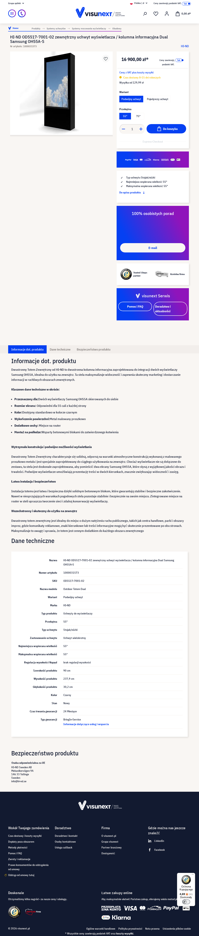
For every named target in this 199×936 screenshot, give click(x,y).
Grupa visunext (109, 841)
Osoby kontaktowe (65, 841)
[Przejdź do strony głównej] (99, 13)
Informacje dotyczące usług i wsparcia (86, 724)
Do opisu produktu (130, 192)
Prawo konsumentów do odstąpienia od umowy (28, 867)
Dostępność (108, 853)
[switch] (186, 901)
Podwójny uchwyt (131, 99)
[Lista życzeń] (156, 13)
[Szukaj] (145, 13)
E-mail (152, 248)
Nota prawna (152, 928)
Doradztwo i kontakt (66, 836)
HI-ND (185, 46)
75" (138, 116)
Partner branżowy (111, 847)
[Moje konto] (166, 13)
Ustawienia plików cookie (177, 928)
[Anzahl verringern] (123, 129)
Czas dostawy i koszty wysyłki (25, 836)
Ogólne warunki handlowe (100, 928)
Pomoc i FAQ (15, 853)
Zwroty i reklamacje (19, 859)
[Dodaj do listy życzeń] (106, 58)
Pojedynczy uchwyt (157, 99)
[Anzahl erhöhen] (141, 129)
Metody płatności (17, 847)
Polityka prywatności (130, 928)
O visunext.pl (108, 836)
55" (125, 116)
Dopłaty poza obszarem (21, 841)
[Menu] (12, 13)
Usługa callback (63, 847)
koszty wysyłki (124, 933)
